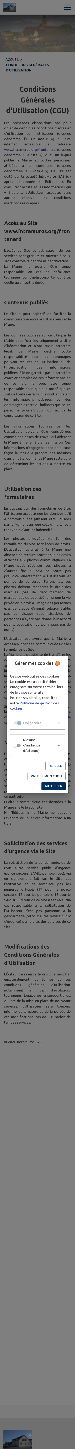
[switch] (15, 745)
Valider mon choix (46, 776)
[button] (37, 722)
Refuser (55, 766)
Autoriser (53, 786)
